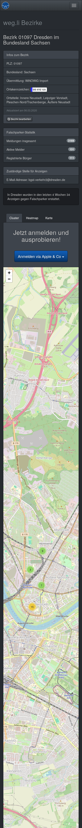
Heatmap (32, 218)
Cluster (14, 218)
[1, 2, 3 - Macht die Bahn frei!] (5, 5)
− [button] (9, 279)
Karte (49, 218)
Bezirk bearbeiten (20, 119)
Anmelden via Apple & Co (40, 256)
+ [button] (9, 272)
